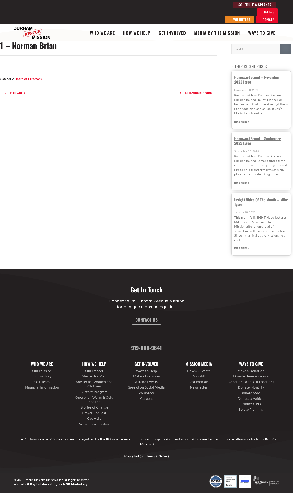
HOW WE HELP (136, 32)
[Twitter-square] (154, 335)
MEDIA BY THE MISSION (217, 32)
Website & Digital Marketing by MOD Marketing (50, 484)
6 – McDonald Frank (196, 92)
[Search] (285, 49)
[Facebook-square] (122, 335)
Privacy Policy (133, 456)
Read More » (241, 121)
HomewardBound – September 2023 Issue (257, 141)
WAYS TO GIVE (261, 32)
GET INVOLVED (172, 32)
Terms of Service (158, 456)
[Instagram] (138, 335)
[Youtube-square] (170, 335)
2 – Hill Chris (14, 92)
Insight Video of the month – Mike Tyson (261, 202)
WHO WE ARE (102, 32)
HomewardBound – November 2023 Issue (256, 79)
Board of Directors (28, 79)
